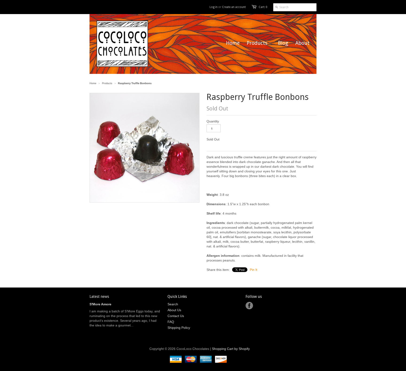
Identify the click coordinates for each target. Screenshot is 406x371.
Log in (214, 7)
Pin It (253, 270)
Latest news (99, 296)
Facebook (249, 305)
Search (173, 304)
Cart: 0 (263, 7)
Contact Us (176, 316)
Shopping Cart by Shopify (231, 349)
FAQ (171, 322)
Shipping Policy (179, 327)
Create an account (234, 7)
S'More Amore (100, 304)
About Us (174, 310)
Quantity (213, 121)
